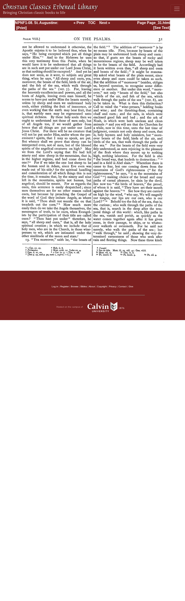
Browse (75, 286)
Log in (55, 286)
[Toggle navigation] (177, 8)
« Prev (79, 23)
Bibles (84, 286)
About (92, 286)
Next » (104, 23)
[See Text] (161, 28)
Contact (122, 286)
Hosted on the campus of (69, 307)
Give (131, 286)
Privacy (112, 286)
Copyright (102, 286)
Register (64, 286)
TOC (92, 23)
